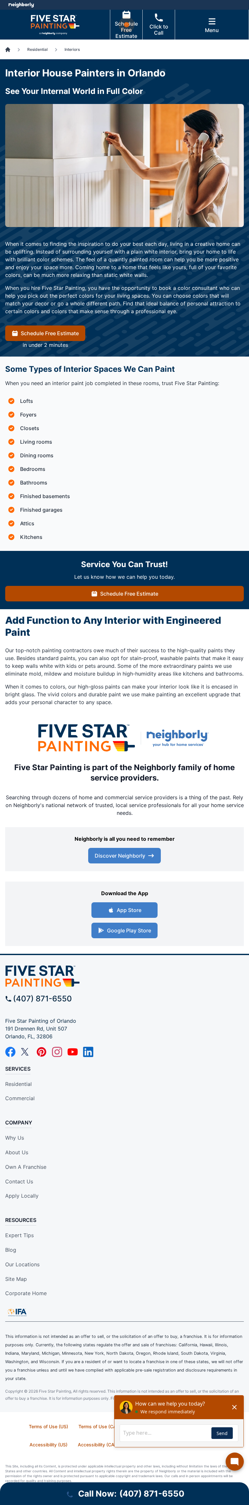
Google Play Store (129, 930)
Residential (18, 1084)
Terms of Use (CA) (98, 1426)
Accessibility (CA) (97, 1444)
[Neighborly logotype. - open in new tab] (21, 5)
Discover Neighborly (120, 855)
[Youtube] (72, 1052)
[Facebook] (10, 1052)
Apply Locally (22, 1195)
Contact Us (19, 1181)
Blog (10, 1250)
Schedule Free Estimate (126, 29)
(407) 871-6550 (42, 998)
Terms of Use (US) (48, 1426)
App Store (129, 910)
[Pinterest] (41, 1052)
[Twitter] (26, 1052)
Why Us (14, 1137)
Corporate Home (26, 1293)
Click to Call (158, 29)
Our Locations (22, 1264)
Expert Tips (19, 1235)
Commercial (20, 1098)
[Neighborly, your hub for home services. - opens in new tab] (179, 738)
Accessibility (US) (48, 1444)
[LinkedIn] (88, 1052)
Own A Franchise (25, 1167)
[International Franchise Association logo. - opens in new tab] (17, 1312)
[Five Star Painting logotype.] (86, 738)
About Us (16, 1152)
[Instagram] (57, 1052)
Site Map (16, 1279)
